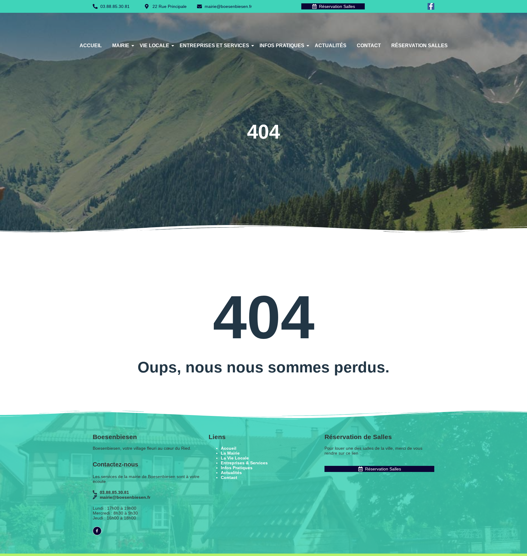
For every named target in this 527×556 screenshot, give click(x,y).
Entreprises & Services (244, 462)
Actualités (330, 45)
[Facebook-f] (431, 6)
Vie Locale (154, 45)
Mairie (120, 45)
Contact (369, 45)
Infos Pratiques (282, 45)
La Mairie (230, 453)
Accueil (91, 45)
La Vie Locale (235, 458)
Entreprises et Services (214, 45)
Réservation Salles (419, 45)
